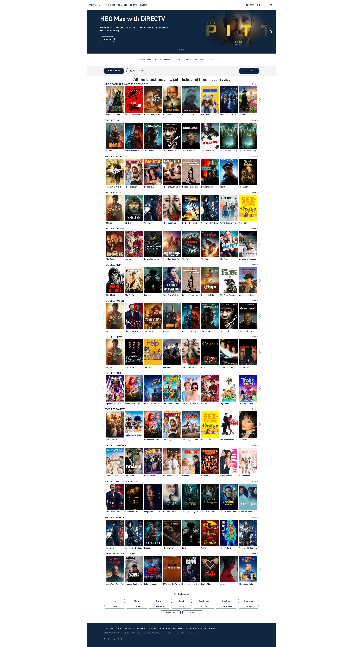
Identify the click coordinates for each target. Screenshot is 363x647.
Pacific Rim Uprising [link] (152, 259)
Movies (188, 59)
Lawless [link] (166, 367)
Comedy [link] (181, 601)
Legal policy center (129, 628)
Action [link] (115, 601)
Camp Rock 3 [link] (111, 439)
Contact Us (211, 628)
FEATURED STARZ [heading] (113, 192)
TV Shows (199, 59)
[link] (115, 99)
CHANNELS (122, 5)
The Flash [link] (205, 259)
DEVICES (143, 5)
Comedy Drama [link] (204, 601)
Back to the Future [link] (189, 223)
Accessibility (202, 628)
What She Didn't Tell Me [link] (248, 511)
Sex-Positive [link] (244, 223)
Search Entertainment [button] (250, 71)
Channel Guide (145, 59)
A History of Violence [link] (247, 259)
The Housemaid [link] (169, 223)
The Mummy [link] (168, 548)
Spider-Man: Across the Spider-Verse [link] (121, 403)
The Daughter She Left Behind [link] (232, 511)
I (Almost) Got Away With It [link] (174, 584)
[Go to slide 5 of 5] (186, 49)
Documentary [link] (248, 601)
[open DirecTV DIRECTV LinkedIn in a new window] (104, 639)
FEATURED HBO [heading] (112, 120)
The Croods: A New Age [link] (172, 403)
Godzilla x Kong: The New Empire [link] (176, 259)
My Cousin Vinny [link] (227, 439)
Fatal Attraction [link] (150, 584)
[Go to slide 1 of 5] (177, 49)
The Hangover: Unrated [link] (191, 439)
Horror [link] (182, 607)
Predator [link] (147, 548)
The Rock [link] (110, 259)
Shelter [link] (128, 223)
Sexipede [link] (243, 439)
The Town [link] (186, 259)
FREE (222, 59)
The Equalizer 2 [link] (169, 150)
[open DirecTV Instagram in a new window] (115, 639)
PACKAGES (110, 5)
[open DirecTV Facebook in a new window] (108, 639)
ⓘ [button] (118, 30)
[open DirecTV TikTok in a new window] (122, 639)
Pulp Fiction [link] (149, 187)
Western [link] (192, 612)
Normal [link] (109, 150)
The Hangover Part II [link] (171, 187)
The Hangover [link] (131, 187)
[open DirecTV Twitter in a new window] (111, 639)
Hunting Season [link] (169, 114)
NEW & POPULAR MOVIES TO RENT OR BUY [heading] (126, 84)
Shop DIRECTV (115, 71)
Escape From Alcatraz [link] (191, 187)
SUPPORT (250, 5)
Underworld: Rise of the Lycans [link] (251, 548)
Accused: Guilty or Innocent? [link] (136, 584)
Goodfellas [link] (129, 367)
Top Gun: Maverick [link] (113, 187)
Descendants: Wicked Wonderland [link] (139, 403)
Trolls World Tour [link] (246, 403)
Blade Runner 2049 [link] (208, 187)
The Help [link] (148, 367)
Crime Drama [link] (226, 601)
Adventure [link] (137, 601)
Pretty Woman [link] (226, 475)
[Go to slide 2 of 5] (179, 49)
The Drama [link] (129, 475)
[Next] (271, 32)
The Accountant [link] (207, 150)
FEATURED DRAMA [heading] (114, 337)
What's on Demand (162, 59)
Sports (177, 59)
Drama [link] (115, 607)
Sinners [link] (204, 548)
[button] (271, 5)
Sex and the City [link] (245, 475)
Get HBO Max (107, 39)
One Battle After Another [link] (154, 114)
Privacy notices (171, 628)
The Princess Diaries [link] (190, 403)
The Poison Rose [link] (132, 331)
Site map (181, 628)
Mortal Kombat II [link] (132, 150)
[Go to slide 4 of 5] (183, 49)
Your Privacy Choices (157, 628)
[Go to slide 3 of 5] (181, 49)
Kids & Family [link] (204, 607)
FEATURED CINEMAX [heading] (115, 228)
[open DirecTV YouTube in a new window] (118, 639)
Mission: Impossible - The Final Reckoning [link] (142, 114)
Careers (118, 628)
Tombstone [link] (148, 331)
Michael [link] (109, 223)
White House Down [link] (228, 223)
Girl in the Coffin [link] (131, 511)
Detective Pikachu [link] (151, 403)
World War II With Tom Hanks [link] (118, 584)
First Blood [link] (110, 295)
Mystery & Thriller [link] (226, 607)
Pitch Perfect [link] (149, 475)
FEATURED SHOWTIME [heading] (116, 156)
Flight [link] (222, 187)
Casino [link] (204, 367)
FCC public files (191, 628)
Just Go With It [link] (112, 475)
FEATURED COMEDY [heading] (115, 409)
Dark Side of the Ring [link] (190, 584)
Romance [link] (249, 607)
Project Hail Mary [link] (208, 295)
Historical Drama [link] (159, 607)
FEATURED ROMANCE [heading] (115, 445)
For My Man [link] (206, 584)
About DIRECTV (109, 628)
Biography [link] (159, 601)
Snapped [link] (223, 584)
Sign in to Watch (138, 71)
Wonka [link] (128, 259)
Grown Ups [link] (129, 439)
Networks (211, 59)
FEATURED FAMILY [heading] (114, 373)
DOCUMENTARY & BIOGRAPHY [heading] (120, 553)
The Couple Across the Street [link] (213, 511)
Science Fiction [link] (170, 612)
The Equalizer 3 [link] (188, 150)
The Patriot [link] (129, 295)
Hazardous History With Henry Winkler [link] (254, 584)
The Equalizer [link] (149, 150)
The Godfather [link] (245, 187)
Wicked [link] (242, 114)
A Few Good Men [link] (227, 367)
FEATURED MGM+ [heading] (113, 264)
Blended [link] (185, 475)
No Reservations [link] (169, 475)
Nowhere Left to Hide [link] (171, 511)
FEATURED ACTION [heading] (114, 300)
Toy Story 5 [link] (224, 403)
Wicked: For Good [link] (113, 114)
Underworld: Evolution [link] (210, 223)
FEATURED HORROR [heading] (115, 517)
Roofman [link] (205, 114)
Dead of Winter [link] (188, 114)
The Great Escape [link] (227, 295)
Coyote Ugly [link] (206, 475)
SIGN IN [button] (260, 5)
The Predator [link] (225, 548)
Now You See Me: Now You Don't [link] (233, 114)
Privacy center (141, 628)
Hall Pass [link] (224, 259)
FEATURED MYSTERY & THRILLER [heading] (121, 481)
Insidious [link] (147, 295)
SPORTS (133, 5)
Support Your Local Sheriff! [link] (250, 295)
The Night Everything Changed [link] (194, 511)
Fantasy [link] (137, 607)
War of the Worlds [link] (170, 295)
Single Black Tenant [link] (152, 511)
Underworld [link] (149, 223)
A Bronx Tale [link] (244, 367)
